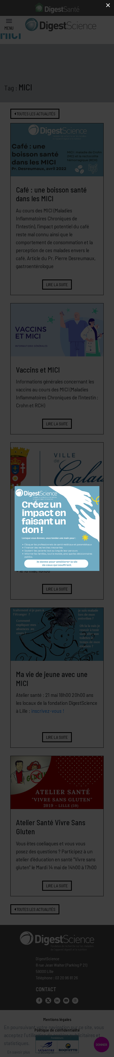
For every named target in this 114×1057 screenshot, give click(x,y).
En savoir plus (18, 1051)
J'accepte (46, 1051)
